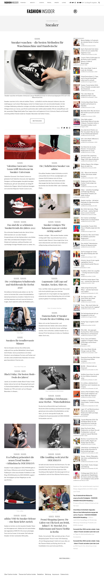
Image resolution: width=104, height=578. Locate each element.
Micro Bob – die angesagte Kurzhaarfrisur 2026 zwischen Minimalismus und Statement (90, 331)
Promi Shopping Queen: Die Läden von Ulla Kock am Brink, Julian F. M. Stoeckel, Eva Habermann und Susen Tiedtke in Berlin (54, 525)
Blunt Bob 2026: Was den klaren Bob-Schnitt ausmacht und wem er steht (90, 112)
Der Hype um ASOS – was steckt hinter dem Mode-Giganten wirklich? (88, 298)
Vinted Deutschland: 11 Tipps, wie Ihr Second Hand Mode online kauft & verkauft (89, 78)
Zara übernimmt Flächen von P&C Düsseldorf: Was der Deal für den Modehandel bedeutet (90, 131)
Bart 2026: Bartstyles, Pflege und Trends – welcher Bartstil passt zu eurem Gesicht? (89, 211)
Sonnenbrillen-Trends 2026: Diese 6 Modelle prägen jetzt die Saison (90, 228)
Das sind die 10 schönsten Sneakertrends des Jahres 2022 (20, 226)
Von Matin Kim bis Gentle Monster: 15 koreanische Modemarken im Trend (88, 148)
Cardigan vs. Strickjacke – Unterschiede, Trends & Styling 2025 (90, 402)
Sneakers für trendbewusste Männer (20, 342)
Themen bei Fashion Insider (27, 574)
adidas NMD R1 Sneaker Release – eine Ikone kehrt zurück (20, 520)
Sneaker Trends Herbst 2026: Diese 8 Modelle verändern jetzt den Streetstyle (90, 87)
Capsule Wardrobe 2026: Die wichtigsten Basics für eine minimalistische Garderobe (89, 421)
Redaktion (40, 574)
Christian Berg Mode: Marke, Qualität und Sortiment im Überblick (89, 104)
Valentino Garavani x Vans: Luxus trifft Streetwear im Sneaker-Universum (20, 169)
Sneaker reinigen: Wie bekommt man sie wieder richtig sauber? (54, 228)
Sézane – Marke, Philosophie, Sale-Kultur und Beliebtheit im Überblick (89, 458)
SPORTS (57, 2)
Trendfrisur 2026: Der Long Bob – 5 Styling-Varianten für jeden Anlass (90, 272)
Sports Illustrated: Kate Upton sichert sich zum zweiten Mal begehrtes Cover (89, 50)
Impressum (55, 574)
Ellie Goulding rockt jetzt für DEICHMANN (54, 459)
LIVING (64, 2)
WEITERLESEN (64, 558)
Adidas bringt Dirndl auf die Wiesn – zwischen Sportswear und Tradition (89, 289)
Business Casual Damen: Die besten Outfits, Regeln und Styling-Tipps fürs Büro (89, 440)
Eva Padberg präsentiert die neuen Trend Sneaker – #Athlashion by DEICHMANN (20, 460)
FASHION (23, 2)
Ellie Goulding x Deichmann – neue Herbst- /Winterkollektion (54, 400)
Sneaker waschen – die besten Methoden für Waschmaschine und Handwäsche (37, 44)
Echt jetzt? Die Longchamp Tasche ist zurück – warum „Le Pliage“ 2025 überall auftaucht (90, 157)
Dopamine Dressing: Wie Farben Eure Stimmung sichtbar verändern (90, 359)
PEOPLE (57, 516)
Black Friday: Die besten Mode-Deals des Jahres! (20, 376)
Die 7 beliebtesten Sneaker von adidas (54, 167)
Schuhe (37, 38)
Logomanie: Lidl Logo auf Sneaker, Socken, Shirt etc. (54, 283)
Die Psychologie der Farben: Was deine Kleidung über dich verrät (89, 253)
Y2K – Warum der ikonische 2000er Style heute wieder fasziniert (89, 174)
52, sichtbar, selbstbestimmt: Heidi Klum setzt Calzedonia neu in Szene (90, 385)
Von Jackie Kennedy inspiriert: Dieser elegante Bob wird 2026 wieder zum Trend (86, 488)
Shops (23, 370)
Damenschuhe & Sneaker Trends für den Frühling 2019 (54, 317)
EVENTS (42, 2)
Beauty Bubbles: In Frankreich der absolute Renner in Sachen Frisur (89, 42)
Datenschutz (64, 574)
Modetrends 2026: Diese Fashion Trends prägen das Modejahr (88, 183)
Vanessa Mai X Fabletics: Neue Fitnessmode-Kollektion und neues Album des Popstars (90, 393)
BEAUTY (32, 2)
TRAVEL (49, 2)
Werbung (48, 574)
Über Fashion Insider (10, 574)
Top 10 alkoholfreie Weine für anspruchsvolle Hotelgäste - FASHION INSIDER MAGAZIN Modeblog (85, 498)
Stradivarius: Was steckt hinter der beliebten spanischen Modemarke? (90, 236)
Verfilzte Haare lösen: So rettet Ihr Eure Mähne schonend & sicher (90, 376)
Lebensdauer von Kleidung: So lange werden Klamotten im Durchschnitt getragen (89, 449)
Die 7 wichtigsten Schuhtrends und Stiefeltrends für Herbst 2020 (20, 284)
